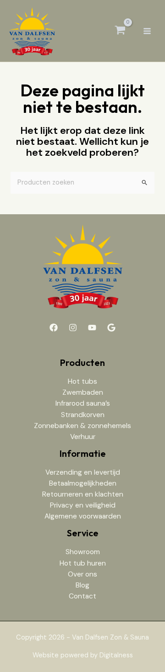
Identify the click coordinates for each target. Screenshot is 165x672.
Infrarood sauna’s (82, 403)
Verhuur (82, 436)
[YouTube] (92, 327)
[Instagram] (73, 327)
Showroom (83, 551)
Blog (82, 585)
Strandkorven (82, 414)
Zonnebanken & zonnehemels (82, 425)
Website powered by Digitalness (83, 655)
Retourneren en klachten (82, 494)
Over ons (82, 574)
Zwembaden (82, 392)
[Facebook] (54, 327)
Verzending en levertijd (82, 472)
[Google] (111, 327)
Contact (82, 596)
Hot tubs (82, 381)
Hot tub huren (83, 563)
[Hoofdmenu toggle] (147, 30)
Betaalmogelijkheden (82, 483)
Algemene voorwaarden (82, 516)
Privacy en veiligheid (83, 505)
